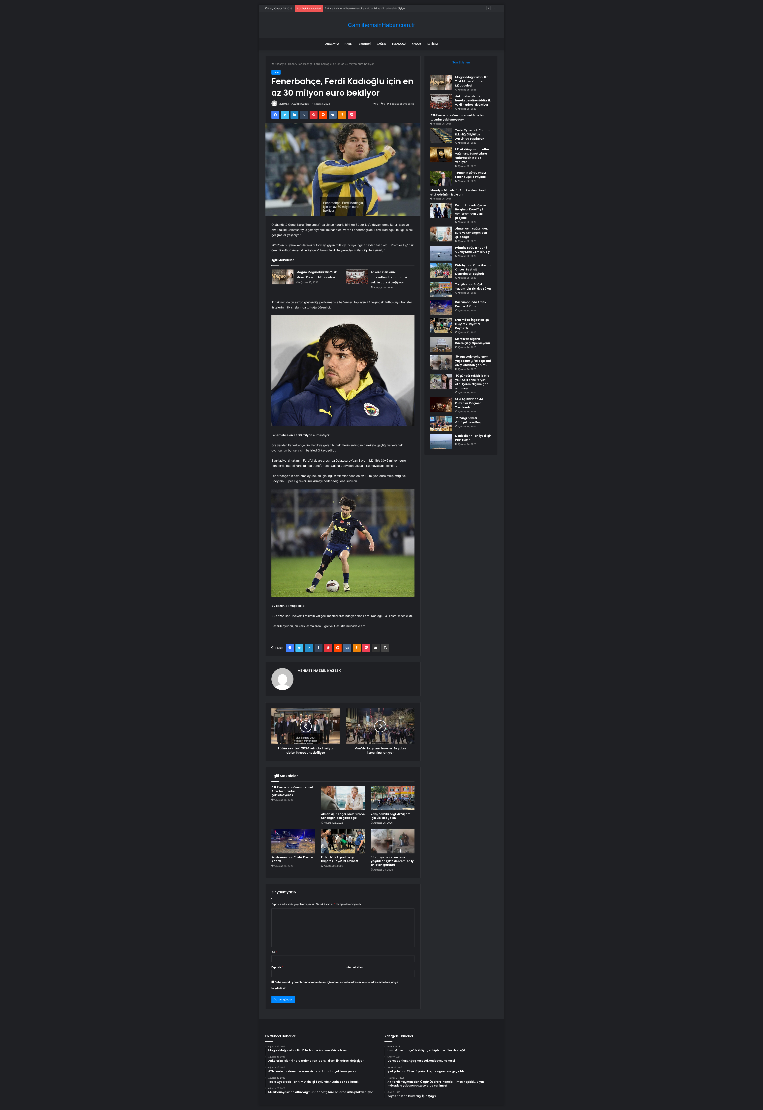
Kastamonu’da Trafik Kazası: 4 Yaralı (292, 859)
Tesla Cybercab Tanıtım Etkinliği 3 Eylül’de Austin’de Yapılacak (472, 134)
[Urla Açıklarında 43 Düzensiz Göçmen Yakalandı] (441, 404)
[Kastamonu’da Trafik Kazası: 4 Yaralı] (293, 841)
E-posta (277, 967)
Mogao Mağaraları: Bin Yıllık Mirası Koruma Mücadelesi (471, 81)
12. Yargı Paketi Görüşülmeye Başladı (470, 420)
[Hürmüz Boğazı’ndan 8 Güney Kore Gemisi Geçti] (441, 253)
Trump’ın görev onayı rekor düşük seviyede (470, 175)
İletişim (432, 43)
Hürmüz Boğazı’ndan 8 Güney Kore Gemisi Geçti (473, 250)
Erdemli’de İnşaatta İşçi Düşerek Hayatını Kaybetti (340, 859)
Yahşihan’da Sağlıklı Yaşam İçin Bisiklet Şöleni (390, 816)
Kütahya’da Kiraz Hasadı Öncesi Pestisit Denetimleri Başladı (473, 269)
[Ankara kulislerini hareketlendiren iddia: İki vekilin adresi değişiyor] (357, 276)
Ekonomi (365, 43)
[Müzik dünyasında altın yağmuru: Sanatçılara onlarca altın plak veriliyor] (441, 154)
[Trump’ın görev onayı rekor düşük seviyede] (441, 178)
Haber (349, 43)
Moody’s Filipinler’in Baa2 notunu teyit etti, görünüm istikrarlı (458, 192)
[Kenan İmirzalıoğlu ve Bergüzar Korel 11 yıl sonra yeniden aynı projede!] (441, 210)
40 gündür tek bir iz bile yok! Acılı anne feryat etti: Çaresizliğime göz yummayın (472, 382)
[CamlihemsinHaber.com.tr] (381, 25)
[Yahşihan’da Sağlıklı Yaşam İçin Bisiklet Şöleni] (392, 798)
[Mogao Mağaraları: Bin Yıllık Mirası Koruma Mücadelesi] (282, 276)
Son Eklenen (461, 62)
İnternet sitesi (354, 967)
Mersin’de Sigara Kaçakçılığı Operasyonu (472, 341)
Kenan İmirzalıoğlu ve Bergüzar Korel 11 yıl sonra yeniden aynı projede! (470, 211)
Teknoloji (399, 43)
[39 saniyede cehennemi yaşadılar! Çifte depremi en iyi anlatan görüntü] (392, 841)
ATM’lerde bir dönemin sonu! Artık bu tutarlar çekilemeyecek (362, 8)
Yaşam (416, 43)
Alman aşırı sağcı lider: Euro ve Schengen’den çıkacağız (343, 816)
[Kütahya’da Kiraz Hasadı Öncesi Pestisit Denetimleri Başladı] (441, 270)
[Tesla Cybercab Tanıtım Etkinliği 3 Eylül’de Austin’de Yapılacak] (441, 135)
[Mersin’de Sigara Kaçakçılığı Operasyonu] (441, 344)
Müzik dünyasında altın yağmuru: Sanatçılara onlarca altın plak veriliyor (472, 155)
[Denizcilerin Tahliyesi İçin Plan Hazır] (441, 441)
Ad (274, 952)
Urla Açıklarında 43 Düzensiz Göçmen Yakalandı (469, 403)
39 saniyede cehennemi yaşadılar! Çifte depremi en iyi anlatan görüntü (392, 861)
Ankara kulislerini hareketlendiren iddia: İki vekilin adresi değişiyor (389, 277)
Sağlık (381, 43)
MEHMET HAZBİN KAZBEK (294, 103)
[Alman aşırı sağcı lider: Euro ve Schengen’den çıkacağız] (343, 798)
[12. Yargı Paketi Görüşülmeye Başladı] (441, 423)
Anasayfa (332, 43)
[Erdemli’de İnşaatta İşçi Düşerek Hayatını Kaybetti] (343, 841)
